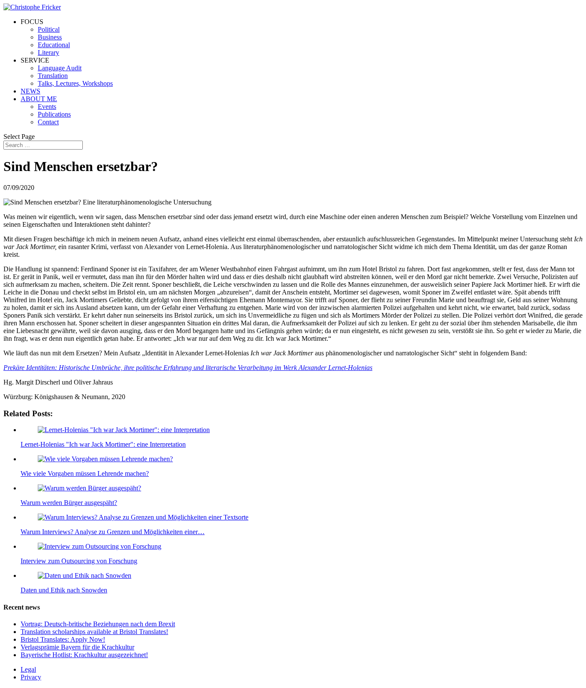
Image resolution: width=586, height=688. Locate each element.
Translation (53, 75)
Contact (48, 122)
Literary (48, 52)
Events (47, 106)
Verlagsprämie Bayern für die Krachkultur (77, 647)
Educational (54, 44)
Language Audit (60, 68)
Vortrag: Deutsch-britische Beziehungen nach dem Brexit (98, 624)
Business (50, 37)
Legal (28, 669)
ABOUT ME (39, 98)
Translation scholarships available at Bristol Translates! (94, 631)
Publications (54, 114)
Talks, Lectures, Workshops (75, 83)
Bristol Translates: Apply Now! (63, 639)
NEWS (30, 91)
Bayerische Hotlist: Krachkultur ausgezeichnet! (84, 654)
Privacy (31, 677)
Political (49, 29)
